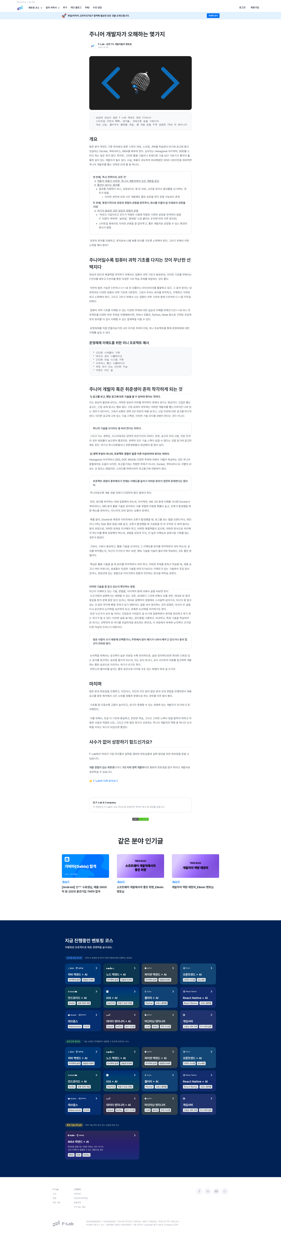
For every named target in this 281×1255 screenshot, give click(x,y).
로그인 (242, 7)
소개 (54, 1194)
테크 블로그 (76, 7)
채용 (54, 1198)
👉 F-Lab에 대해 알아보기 (103, 780)
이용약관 (77, 1194)
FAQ (87, 7)
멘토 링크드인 (21, 2)
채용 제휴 (32, 2)
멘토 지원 (56, 1202)
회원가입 (255, 7)
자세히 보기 (213, 15)
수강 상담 (97, 7)
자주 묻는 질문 (79, 1207)
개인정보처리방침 (81, 1198)
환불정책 (77, 1202)
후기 (65, 7)
